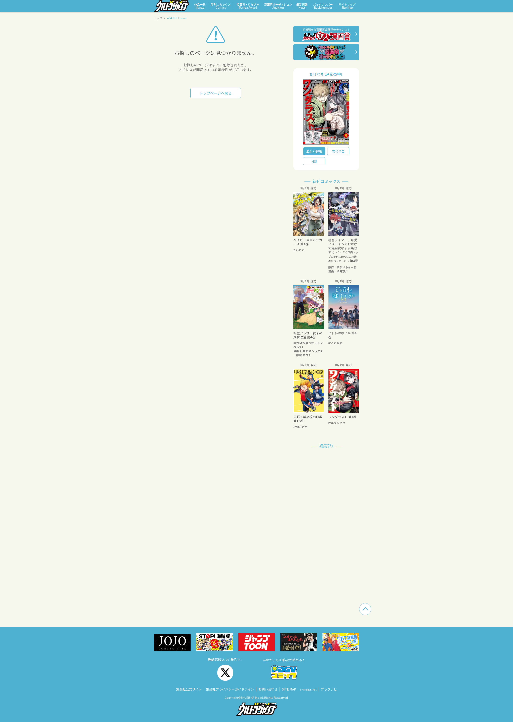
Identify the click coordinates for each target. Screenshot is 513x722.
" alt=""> (326, 113)
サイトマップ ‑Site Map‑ (347, 6)
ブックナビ (329, 689)
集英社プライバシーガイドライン (230, 689)
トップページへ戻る (215, 93)
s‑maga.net (308, 689)
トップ (158, 18)
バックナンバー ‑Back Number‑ (323, 6)
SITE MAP (289, 689)
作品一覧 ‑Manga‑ (199, 6)
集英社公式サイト (189, 689)
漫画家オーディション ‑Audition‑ (278, 6)
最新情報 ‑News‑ (302, 6)
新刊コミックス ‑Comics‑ (221, 6)
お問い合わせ (268, 689)
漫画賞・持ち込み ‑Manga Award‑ (248, 6)
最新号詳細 (314, 151)
